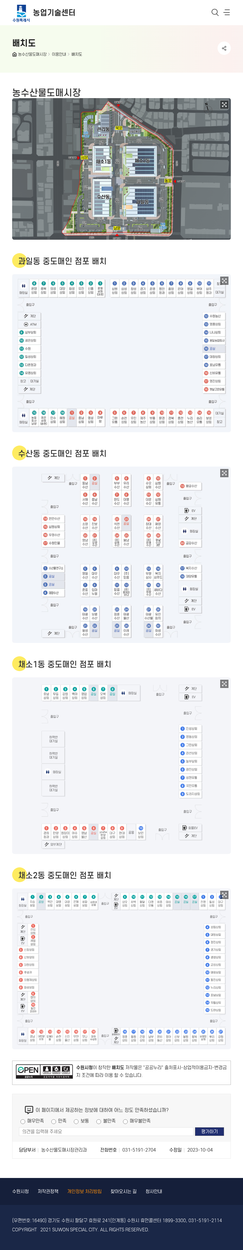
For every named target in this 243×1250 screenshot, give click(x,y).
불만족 (109, 1121)
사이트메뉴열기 (227, 13)
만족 (62, 1121)
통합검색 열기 (215, 12)
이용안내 (59, 54)
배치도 (76, 54)
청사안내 (154, 1191)
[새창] (224, 104)
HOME (15, 56)
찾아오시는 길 (124, 1191)
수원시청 (20, 1191)
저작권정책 (48, 1191)
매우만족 (35, 1121)
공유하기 (224, 48)
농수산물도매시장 (32, 54)
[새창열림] (44, 1073)
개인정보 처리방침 (84, 1191)
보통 (85, 1121)
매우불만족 (140, 1121)
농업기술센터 (54, 12)
